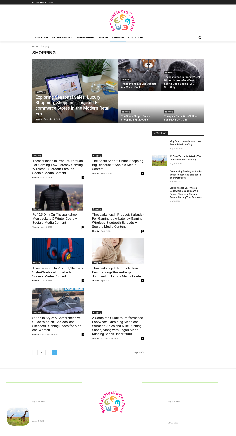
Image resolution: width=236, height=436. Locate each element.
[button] (200, 37)
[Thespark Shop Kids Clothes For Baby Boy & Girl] (182, 107)
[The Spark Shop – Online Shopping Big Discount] (139, 107)
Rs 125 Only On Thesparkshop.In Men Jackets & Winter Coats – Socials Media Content (56, 219)
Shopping (41, 92)
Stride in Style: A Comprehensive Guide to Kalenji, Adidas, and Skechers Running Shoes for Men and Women (56, 324)
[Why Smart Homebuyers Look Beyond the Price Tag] (159, 145)
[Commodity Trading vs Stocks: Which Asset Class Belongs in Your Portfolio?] (159, 175)
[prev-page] (35, 352)
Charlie (35, 177)
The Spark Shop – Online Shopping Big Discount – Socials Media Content (117, 165)
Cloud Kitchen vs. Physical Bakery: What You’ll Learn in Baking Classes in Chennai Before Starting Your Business (192, 415)
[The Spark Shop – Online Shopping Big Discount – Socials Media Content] (118, 144)
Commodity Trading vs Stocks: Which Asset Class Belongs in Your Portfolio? (186, 174)
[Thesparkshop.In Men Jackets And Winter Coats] (139, 75)
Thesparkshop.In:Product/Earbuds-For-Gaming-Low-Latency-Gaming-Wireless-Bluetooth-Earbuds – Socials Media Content (58, 167)
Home (35, 46)
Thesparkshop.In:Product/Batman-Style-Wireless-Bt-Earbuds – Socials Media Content (57, 272)
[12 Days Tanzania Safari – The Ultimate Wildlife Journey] (159, 160)
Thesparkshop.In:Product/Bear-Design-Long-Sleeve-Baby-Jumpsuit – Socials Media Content (118, 272)
